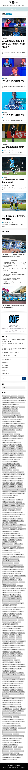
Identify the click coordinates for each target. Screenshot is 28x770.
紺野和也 (12, 448)
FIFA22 (17, 753)
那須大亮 (5, 518)
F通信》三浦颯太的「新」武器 (9, 355)
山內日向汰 (6, 537)
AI (4, 590)
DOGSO (13, 755)
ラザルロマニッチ (14, 600)
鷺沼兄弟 (22, 451)
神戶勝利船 (13, 522)
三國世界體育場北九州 (15, 712)
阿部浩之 (5, 453)
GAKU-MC (6, 598)
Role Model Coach (19, 736)
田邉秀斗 (22, 524)
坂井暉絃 (5, 546)
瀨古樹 (13, 655)
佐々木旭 (12, 622)
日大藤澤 (22, 607)
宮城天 (22, 406)
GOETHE (5, 750)
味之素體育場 (14, 491)
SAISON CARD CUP (8, 736)
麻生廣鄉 (12, 630)
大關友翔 (12, 444)
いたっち (16, 552)
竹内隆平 (10, 628)
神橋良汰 (5, 579)
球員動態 (20, 567)
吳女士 (12, 700)
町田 (21, 611)
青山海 (5, 636)
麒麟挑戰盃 (20, 603)
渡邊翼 (19, 655)
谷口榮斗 (5, 472)
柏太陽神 (12, 440)
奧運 (4, 539)
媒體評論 (22, 575)
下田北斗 (12, 493)
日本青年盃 (20, 672)
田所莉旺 (19, 653)
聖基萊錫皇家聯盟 (14, 520)
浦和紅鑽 (5, 421)
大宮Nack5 (13, 693)
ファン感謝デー (20, 493)
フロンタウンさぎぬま (8, 719)
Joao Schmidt (13, 461)
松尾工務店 (21, 664)
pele (4, 628)
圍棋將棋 (5, 696)
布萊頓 (22, 590)
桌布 (11, 575)
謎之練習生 (6, 478)
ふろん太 (17, 459)
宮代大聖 (12, 431)
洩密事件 (11, 573)
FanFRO (13, 512)
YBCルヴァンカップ (8, 554)
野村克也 (19, 639)
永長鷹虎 (12, 455)
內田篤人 (12, 548)
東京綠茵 (21, 423)
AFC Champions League (8, 503)
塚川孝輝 (22, 489)
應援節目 (5, 681)
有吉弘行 (12, 670)
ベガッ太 (16, 717)
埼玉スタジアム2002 (8, 543)
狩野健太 (5, 527)
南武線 (5, 704)
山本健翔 (19, 687)
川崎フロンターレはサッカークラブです (12, 442)
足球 (4, 510)
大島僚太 (6, 415)
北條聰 (13, 598)
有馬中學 (5, 630)
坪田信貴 (20, 693)
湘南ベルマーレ (7, 423)
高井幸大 (5, 425)
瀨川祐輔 (5, 455)
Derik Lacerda (13, 569)
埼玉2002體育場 (18, 543)
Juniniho (5, 744)
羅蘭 (21, 520)
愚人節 (16, 531)
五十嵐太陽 (20, 548)
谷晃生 (20, 512)
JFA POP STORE (7, 746)
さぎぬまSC (13, 727)
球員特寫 (5, 214)
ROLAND (5, 556)
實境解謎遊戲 (13, 691)
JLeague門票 (14, 624)
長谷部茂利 (20, 472)
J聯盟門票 (6, 742)
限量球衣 (18, 476)
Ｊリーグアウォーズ (8, 562)
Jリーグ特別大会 (7, 626)
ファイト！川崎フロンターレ (17, 721)
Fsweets (20, 750)
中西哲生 (22, 491)
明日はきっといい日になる (9, 672)
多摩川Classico (14, 489)
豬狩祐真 (15, 615)
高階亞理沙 (13, 632)
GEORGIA (13, 750)
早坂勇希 (5, 457)
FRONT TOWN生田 (7, 753)
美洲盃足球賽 (14, 649)
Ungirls (15, 495)
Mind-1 (12, 738)
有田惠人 (5, 670)
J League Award (7, 463)
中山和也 (12, 710)
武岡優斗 (12, 658)
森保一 (19, 510)
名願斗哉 (19, 457)
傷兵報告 (12, 508)
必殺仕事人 (6, 533)
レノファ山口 (13, 715)
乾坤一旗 (16, 708)
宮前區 (21, 537)
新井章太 (12, 484)
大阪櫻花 (12, 425)
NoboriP (12, 556)
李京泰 (12, 668)
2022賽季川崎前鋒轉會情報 (13, 115)
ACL (18, 622)
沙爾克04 (19, 480)
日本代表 (21, 674)
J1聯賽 (5, 467)
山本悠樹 (5, 438)
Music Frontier (20, 556)
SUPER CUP (20, 731)
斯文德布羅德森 (7, 451)
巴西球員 (5, 577)
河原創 (5, 613)
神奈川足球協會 (7, 524)
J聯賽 (5, 596)
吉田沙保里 (19, 700)
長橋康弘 (12, 588)
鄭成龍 (12, 429)
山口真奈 (19, 535)
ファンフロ (6, 512)
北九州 (12, 577)
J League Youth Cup (8, 748)
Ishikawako (18, 748)
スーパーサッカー (7, 552)
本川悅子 (19, 668)
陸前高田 (12, 636)
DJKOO (20, 755)
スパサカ (12, 550)
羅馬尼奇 (13, 505)
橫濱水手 (14, 410)
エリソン (5, 619)
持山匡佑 (5, 436)
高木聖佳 (5, 476)
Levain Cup (6, 560)
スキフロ (5, 727)
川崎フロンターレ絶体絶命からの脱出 (11, 685)
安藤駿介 (5, 486)
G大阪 (5, 501)
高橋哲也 (5, 588)
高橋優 (5, 634)
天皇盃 (5, 444)
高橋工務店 (21, 632)
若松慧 (20, 453)
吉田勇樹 (5, 702)
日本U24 (5, 677)
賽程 (16, 575)
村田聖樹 (5, 668)
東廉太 (19, 577)
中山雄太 (5, 710)
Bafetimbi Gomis (7, 757)
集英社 (19, 598)
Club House (16, 463)
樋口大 (11, 662)
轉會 (19, 594)
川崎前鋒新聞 (7, 404)
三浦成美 (5, 712)
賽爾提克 (5, 643)
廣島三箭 (20, 417)
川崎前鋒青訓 (7, 412)
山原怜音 (12, 472)
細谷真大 (12, 594)
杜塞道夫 (5, 484)
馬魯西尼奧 (11, 510)
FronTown (11, 501)
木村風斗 (5, 594)
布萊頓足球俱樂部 (15, 533)
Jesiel (20, 746)
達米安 (14, 408)
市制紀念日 (19, 683)
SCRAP (16, 734)
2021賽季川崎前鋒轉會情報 (13, 147)
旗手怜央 (22, 400)
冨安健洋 (19, 617)
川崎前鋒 (6, 396)
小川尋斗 (12, 571)
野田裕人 (5, 600)
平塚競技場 (11, 683)
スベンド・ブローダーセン (9, 617)
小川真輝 (12, 689)
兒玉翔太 (12, 704)
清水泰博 (5, 658)
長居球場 (19, 636)
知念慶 (5, 440)
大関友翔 (19, 486)
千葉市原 (20, 436)
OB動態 (14, 400)
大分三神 (5, 541)
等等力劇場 (13, 436)
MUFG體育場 (17, 609)
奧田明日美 (11, 539)
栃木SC (12, 482)
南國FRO (14, 2)
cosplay (19, 501)
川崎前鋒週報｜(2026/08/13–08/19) (10, 352)
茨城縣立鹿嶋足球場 (14, 647)
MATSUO (18, 738)
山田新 (5, 419)
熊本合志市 (6, 655)
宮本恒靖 (21, 691)
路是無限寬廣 (21, 641)
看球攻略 (12, 653)
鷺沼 (4, 516)
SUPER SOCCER (19, 554)
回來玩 (15, 423)
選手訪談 (20, 505)
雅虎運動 (5, 584)
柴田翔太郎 (6, 664)
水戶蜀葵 (16, 470)
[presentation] (14, 244)
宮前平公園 (14, 537)
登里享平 (6, 410)
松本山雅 (13, 664)
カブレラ (5, 729)
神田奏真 (12, 465)
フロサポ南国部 (19, 719)
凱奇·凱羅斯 (13, 579)
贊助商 (20, 438)
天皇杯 (15, 565)
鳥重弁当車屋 (20, 474)
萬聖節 (13, 478)
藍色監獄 (5, 645)
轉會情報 (5, 431)
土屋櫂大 (19, 444)
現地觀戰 (4, 362)
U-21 (4, 573)
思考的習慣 (20, 681)
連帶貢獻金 (13, 567)
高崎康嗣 (12, 634)
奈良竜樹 (19, 539)
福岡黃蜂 (5, 651)
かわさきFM (22, 727)
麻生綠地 (15, 451)
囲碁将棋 (5, 700)
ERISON (19, 427)
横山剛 (5, 662)
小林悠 (13, 402)
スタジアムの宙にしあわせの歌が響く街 (11, 725)
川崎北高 (18, 628)
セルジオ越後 (15, 723)
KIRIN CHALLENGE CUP (9, 499)
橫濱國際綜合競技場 (8, 660)
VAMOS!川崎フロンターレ (9, 731)
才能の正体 (14, 679)
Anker (16, 562)
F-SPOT (12, 603)
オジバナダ (13, 729)
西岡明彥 (12, 643)
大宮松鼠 (5, 693)
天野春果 (12, 486)
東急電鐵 (19, 448)
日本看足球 (6, 624)
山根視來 (6, 402)
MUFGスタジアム (7, 609)
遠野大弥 (5, 641)
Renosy (5, 738)
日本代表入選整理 (6, 359)
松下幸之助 (13, 666)
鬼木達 (19, 419)
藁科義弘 (12, 645)
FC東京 (18, 421)
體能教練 (20, 586)
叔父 (11, 702)
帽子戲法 (15, 590)
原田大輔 (18, 702)
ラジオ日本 (22, 715)
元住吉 (19, 704)
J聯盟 (12, 421)
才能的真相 (6, 679)
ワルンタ (5, 715)
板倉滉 (21, 396)
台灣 (12, 446)
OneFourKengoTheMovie (8, 497)
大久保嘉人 (13, 541)
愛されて (12, 681)
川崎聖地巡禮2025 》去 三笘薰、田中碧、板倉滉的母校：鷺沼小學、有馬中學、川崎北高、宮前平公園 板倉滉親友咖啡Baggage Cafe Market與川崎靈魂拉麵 (14, 264)
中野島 (23, 708)
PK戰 (19, 508)
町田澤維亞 (12, 467)
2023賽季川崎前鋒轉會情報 (13, 81)
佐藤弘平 (5, 706)
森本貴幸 (18, 662)
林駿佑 (15, 607)
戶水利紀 (21, 679)
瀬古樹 (19, 527)
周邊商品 (19, 425)
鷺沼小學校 (21, 514)
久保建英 (22, 581)
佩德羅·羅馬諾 (6, 581)
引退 (4, 683)
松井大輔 (5, 666)
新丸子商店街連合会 (14, 677)
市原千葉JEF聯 (7, 615)
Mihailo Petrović (7, 558)
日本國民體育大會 (7, 531)
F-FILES (5, 567)
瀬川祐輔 (12, 527)
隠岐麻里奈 (6, 474)
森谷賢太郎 (13, 529)
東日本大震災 (21, 666)
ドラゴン (5, 461)
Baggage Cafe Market (18, 626)
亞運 (19, 706)
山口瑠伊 (5, 465)
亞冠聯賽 (5, 569)
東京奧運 (19, 482)
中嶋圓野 (14, 581)
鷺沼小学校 (20, 630)
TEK (20, 579)
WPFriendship (13, 767)
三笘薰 (5, 398)
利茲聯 (11, 596)
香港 (11, 476)
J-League (19, 499)
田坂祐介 (12, 480)
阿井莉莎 (11, 516)
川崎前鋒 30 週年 (7, 470)
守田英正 (6, 406)
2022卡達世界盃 (20, 503)
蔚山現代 (19, 518)
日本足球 (14, 674)
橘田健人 (14, 406)
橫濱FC (17, 660)
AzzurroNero (6, 417)
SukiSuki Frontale (7, 734)
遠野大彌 (19, 429)
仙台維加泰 (19, 446)
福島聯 (21, 569)
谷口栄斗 (19, 613)
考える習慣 (6, 649)
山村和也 (12, 457)
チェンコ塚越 (6, 723)
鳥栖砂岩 (5, 632)
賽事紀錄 (4, 367)
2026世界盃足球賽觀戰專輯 (9, 586)
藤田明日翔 (19, 571)
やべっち (5, 448)
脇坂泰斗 (13, 398)
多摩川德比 (18, 596)
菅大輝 (5, 647)
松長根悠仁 (20, 455)
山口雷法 (5, 689)
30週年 (5, 575)
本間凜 (14, 514)
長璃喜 (19, 465)
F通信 (15, 404)
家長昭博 (16, 412)
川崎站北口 (6, 535)
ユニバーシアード (7, 717)
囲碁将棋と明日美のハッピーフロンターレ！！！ (13, 698)
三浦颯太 (12, 613)
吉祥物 (5, 459)
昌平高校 (5, 605)
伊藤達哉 (5, 429)
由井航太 (15, 524)
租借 (9, 590)
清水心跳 (5, 529)
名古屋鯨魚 (6, 446)
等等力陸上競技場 (15, 415)
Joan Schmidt (13, 744)
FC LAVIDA (13, 605)
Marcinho (15, 558)
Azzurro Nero (16, 757)
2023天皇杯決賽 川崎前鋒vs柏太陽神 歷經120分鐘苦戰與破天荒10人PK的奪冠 (14, 279)
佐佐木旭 (17, 434)
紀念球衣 (18, 573)
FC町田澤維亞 (6, 514)
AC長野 (13, 759)
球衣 (14, 417)
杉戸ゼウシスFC (7, 607)
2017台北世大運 (7, 565)
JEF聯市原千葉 (21, 588)
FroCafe (5, 427)
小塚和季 (5, 691)
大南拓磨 (5, 489)
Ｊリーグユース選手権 (16, 742)
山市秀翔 (5, 611)
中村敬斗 (5, 603)
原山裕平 (5, 548)
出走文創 (12, 584)
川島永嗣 (19, 484)
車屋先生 (12, 518)
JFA (15, 746)
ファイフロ (6, 721)
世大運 (5, 493)
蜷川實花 (19, 643)
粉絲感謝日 (20, 478)
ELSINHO (5, 755)
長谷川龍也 (13, 453)
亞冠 (11, 459)
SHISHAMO (13, 619)
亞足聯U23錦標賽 (7, 708)
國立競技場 (6, 491)
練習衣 (22, 649)
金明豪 (12, 639)
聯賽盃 (5, 520)
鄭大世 (18, 516)
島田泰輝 (5, 687)
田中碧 (13, 396)
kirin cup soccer (15, 740)
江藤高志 (12, 427)
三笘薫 (19, 592)
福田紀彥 (5, 522)
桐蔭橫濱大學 (21, 529)
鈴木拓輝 (5, 639)
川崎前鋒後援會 (14, 611)
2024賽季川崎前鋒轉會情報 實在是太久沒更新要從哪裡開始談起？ (13, 44)
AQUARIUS (6, 759)
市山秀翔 (21, 619)
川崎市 (13, 535)
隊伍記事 (5, 38)
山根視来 (12, 687)
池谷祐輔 (5, 482)
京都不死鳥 (6, 505)
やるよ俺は (13, 438)
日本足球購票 (6, 674)
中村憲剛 (21, 398)
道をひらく (13, 641)
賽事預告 (4, 370)
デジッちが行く (7, 495)
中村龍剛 (5, 550)
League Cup (6, 740)
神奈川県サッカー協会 (15, 651)
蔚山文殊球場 (20, 645)
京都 (20, 565)
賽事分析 (5, 508)
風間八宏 (19, 634)
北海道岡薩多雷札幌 (8, 434)
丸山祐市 (5, 622)
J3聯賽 (5, 571)
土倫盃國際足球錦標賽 (15, 546)
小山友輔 (19, 689)
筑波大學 (5, 480)
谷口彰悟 (6, 400)
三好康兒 (21, 402)
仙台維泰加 (13, 706)
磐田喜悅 (5, 653)
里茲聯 (5, 592)
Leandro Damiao (15, 560)
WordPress (23, 767)
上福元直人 (20, 710)
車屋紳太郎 (6, 408)
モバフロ (12, 592)
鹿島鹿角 (12, 419)
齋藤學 (13, 474)
